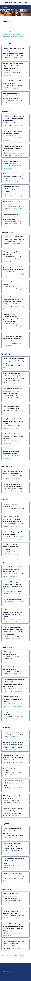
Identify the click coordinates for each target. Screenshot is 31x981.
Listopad (11, 32)
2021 (24, 955)
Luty (15, 36)
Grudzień (4, 32)
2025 (7, 955)
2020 (2, 957)
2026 (2, 955)
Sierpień (11, 34)
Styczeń (20, 36)
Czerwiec (18, 34)
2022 (20, 955)
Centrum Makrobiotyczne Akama (15, 3)
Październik (18, 32)
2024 (11, 955)
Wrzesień (4, 34)
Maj (23, 34)
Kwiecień (4, 36)
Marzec (10, 36)
